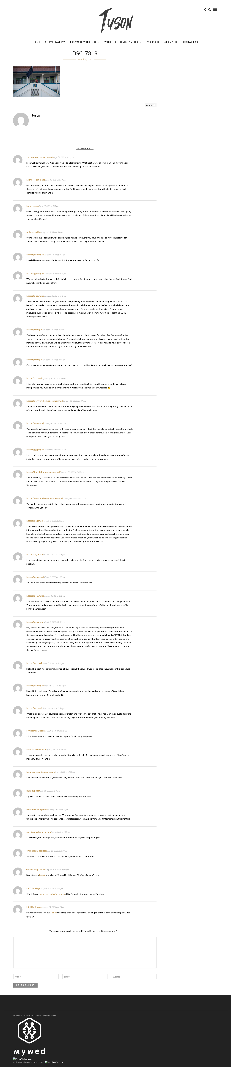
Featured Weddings (83, 42)
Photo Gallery (55, 42)
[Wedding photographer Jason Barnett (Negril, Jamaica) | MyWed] (29, 1055)
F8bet (42, 875)
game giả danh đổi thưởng (52, 894)
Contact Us (190, 42)
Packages (153, 42)
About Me (171, 42)
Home (36, 42)
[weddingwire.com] (54, 1062)
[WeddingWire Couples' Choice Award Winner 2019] (22, 1059)
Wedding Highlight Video (121, 42)
